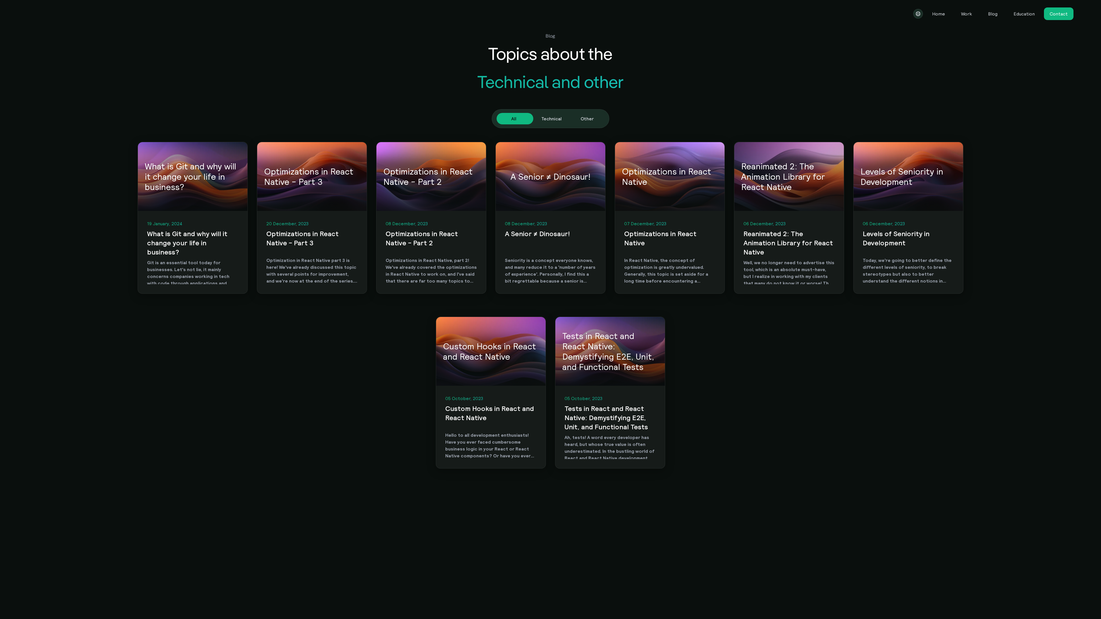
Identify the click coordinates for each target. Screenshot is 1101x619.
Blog (992, 13)
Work (966, 13)
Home (938, 13)
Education (1024, 13)
